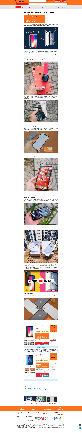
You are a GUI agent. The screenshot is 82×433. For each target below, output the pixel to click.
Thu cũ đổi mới (58, 1)
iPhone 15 (21, 424)
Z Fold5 (50, 425)
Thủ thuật (43, 7)
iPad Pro (63, 424)
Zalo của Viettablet (58, 417)
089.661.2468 (42, 418)
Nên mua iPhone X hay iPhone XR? (30, 21)
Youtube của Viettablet (57, 417)
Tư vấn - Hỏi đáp (37, 7)
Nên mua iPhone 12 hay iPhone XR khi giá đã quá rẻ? (32, 388)
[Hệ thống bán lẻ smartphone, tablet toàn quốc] (18, 1)
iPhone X (25, 51)
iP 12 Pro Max (37, 424)
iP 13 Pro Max (35, 425)
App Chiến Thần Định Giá (29, 420)
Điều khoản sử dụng (29, 416)
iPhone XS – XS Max (46, 97)
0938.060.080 (51, 1)
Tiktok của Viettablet (60, 417)
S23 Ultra (47, 425)
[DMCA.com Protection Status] (59, 419)
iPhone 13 (31, 425)
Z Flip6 (29, 424)
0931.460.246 (49, 417)
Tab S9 (55, 425)
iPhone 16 (18, 424)
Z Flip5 (53, 425)
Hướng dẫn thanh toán (19, 413)
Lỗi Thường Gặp (48, 7)
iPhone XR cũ (29, 128)
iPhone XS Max (60, 424)
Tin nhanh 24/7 (17, 7)
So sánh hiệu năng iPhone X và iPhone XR (31, 20)
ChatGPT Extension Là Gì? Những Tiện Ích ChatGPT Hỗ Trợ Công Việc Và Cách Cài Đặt (52, 403)
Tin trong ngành (23, 7)
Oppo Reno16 (42, 424)
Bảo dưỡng (63, 7)
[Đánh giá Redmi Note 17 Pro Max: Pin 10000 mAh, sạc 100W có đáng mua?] (40, 399)
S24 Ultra (24, 424)
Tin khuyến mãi (30, 7)
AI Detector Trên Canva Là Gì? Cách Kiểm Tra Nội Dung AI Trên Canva (29, 403)
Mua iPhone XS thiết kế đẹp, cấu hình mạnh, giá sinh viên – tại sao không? (35, 389)
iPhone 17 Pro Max (24, 426)
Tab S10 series (59, 425)
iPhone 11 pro (46, 424)
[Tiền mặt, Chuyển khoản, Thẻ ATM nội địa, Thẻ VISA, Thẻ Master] (58, 415)
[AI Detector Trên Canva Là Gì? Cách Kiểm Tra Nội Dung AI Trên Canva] (29, 399)
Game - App (58, 7)
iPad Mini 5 (27, 425)
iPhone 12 (30, 54)
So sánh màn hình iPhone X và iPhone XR (31, 19)
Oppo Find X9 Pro (32, 424)
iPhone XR (32, 58)
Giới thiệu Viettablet (28, 413)
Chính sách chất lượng (29, 417)
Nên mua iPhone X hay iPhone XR (28, 24)
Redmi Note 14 (19, 425)
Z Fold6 (27, 424)
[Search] (30, 1)
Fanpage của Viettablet (55, 417)
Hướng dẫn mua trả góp (19, 416)
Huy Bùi (25, 14)
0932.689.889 (44, 419)
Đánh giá (54, 7)
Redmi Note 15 (24, 425)
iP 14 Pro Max (40, 425)
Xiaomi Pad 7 (63, 425)
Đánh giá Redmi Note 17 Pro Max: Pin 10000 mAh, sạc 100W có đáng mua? (40, 403)
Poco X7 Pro (43, 425)
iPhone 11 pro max (51, 424)
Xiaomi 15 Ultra (19, 426)
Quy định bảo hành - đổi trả (19, 417)
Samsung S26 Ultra (30, 426)
